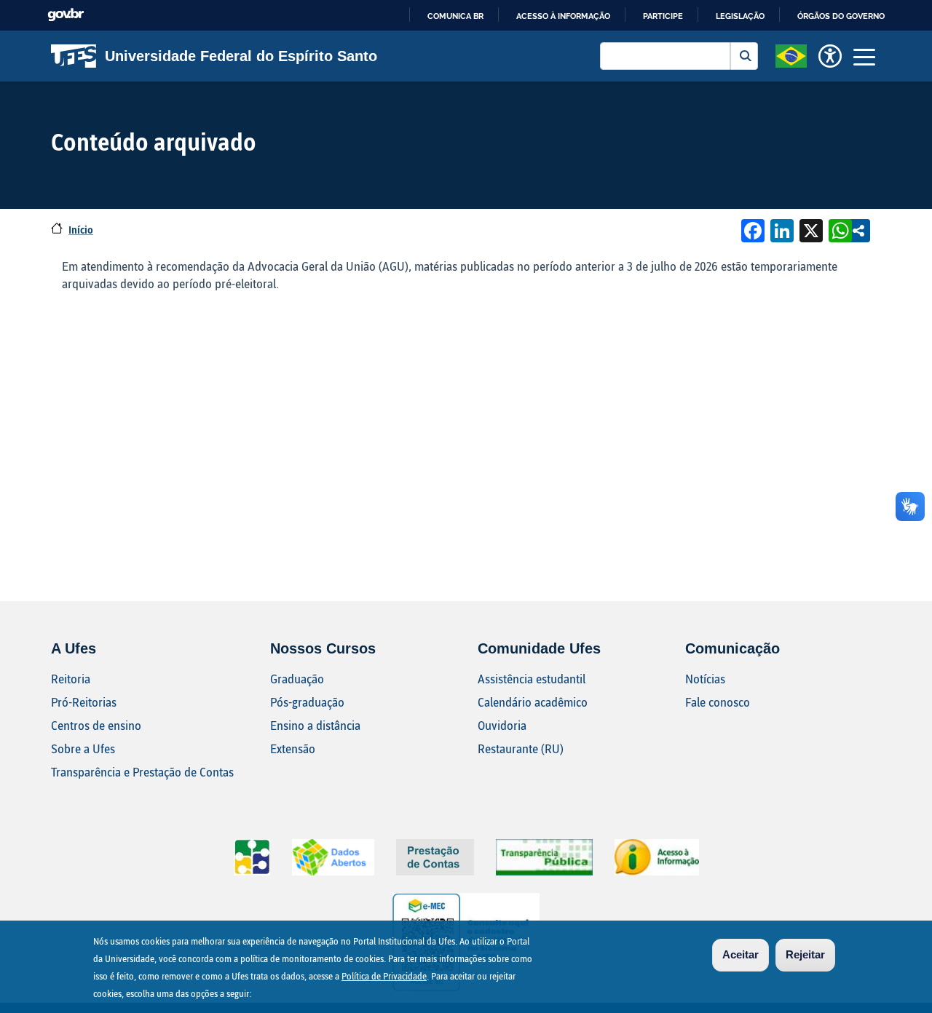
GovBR (65, 15)
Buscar (744, 56)
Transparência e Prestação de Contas (142, 771)
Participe (663, 16)
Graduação (297, 678)
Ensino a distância (315, 725)
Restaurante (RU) (521, 748)
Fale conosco (717, 702)
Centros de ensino (96, 725)
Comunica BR (455, 16)
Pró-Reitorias (83, 702)
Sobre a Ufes (83, 748)
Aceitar (740, 954)
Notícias (705, 678)
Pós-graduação (307, 702)
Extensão (292, 748)
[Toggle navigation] (864, 56)
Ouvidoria (502, 725)
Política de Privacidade (384, 976)
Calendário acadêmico (533, 702)
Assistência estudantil (531, 678)
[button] (791, 54)
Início (80, 230)
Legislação (740, 16)
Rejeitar (805, 954)
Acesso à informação (563, 16)
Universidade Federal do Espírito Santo (241, 56)
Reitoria (70, 678)
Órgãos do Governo (841, 16)
